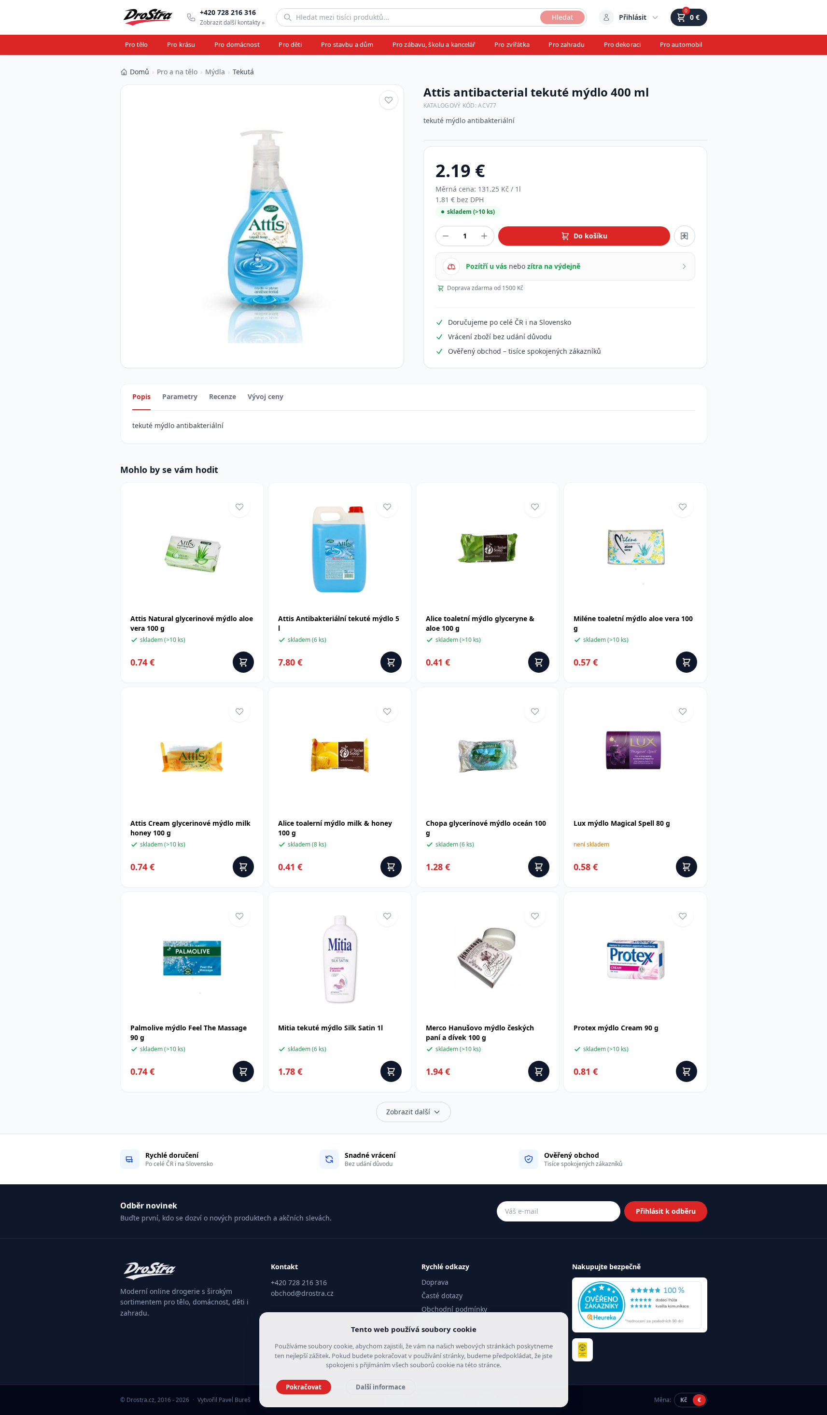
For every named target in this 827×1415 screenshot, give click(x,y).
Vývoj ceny (265, 396)
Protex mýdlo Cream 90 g (616, 1027)
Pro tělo (136, 44)
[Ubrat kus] (445, 236)
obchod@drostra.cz (302, 1293)
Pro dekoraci (622, 44)
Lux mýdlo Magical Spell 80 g (622, 823)
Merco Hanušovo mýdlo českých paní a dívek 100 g (480, 1032)
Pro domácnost (237, 44)
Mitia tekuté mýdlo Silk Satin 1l (330, 1027)
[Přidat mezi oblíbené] (388, 100)
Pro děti (290, 44)
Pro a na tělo (177, 71)
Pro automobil (681, 44)
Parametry (179, 396)
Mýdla (215, 71)
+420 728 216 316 (299, 1282)
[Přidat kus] (484, 236)
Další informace (381, 1387)
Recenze (222, 396)
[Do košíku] (243, 662)
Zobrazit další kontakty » (232, 22)
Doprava (435, 1282)
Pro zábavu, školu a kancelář (434, 44)
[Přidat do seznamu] (684, 236)
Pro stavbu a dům (347, 44)
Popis (141, 396)
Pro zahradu (566, 44)
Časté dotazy (442, 1295)
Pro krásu (181, 44)
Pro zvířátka (512, 44)
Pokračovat (304, 1387)
